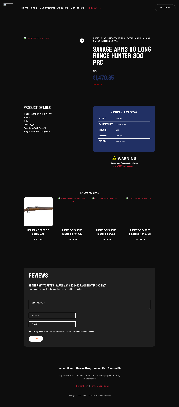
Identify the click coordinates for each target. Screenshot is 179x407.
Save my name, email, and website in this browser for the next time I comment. (63, 331)
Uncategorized (116, 38)
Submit (36, 339)
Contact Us (77, 7)
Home (24, 7)
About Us (62, 7)
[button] (82, 40)
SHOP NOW (165, 7)
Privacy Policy (82, 386)
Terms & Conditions (99, 386)
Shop (34, 7)
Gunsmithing (47, 7)
